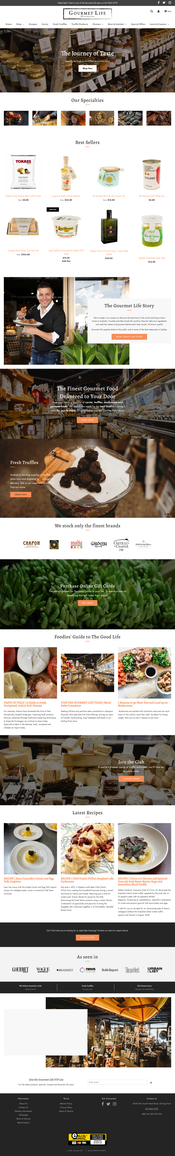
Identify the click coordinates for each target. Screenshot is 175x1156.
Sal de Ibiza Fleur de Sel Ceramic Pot (109, 196)
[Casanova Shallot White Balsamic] (66, 172)
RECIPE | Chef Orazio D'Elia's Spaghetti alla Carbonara (87, 880)
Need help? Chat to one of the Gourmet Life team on (81, 2)
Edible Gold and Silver (102, 129)
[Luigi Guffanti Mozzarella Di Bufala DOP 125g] (66, 226)
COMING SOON (131, 778)
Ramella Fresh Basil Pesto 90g (152, 258)
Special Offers (138, 24)
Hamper (33, 24)
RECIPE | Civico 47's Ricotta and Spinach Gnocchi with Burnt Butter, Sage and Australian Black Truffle (142, 881)
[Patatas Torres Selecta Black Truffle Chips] (23, 172)
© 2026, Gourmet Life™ (75, 1150)
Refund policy (23, 1122)
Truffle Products (79, 24)
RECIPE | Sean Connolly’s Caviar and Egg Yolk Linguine (29, 880)
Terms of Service (23, 1118)
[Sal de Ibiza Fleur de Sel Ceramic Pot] (108, 172)
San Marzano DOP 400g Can (152, 196)
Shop (19, 24)
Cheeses (97, 24)
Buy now (87, 602)
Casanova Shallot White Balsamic (66, 196)
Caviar (45, 24)
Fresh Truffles (60, 24)
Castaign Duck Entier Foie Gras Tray (23, 250)
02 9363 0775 (110, 2)
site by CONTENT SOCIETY (97, 1150)
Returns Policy (66, 1103)
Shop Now (87, 68)
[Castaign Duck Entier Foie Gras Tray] (23, 226)
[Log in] (158, 11)
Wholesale (23, 1115)
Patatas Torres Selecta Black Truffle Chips (23, 196)
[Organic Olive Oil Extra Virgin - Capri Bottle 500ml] (108, 227)
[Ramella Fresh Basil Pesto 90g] (151, 230)
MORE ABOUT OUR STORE (129, 336)
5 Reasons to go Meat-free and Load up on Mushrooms (143, 704)
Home (9, 24)
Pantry (44, 129)
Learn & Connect (158, 24)
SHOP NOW (87, 420)
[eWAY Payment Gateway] (87, 1145)
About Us (23, 1103)
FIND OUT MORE (22, 492)
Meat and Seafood (130, 129)
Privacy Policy (66, 1107)
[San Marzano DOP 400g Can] (151, 172)
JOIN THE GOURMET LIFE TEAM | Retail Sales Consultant (86, 704)
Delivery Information (23, 1111)
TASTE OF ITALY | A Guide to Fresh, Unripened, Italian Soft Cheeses (25, 704)
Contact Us (23, 1107)
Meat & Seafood (116, 24)
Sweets (159, 129)
